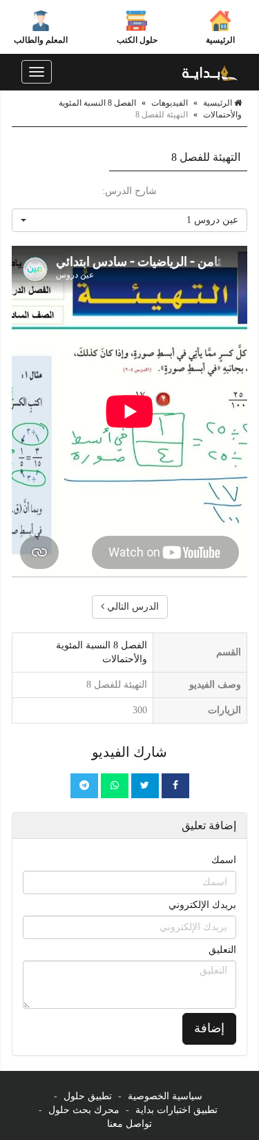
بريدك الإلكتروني (202, 905)
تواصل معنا (129, 1124)
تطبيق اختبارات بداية (176, 1110)
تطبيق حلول (88, 1096)
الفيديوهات (169, 103)
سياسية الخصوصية (165, 1096)
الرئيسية (220, 40)
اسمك (223, 860)
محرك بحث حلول (83, 1110)
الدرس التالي (131, 606)
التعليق (222, 950)
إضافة (209, 1028)
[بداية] (210, 72)
